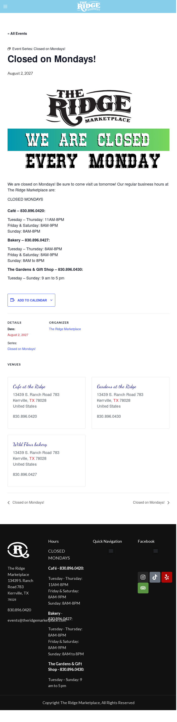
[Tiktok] (155, 577)
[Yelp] (166, 577)
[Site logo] (88, 6)
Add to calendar (32, 300)
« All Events (17, 33)
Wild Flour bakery (30, 444)
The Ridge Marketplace (65, 329)
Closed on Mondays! (22, 349)
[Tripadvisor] (143, 588)
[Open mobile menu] (5, 6)
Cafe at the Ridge (29, 386)
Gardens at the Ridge (116, 386)
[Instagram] (143, 577)
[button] (110, 551)
